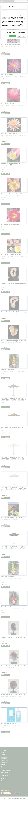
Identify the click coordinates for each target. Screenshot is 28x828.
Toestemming (5, 12)
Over (16, 12)
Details (11, 12)
